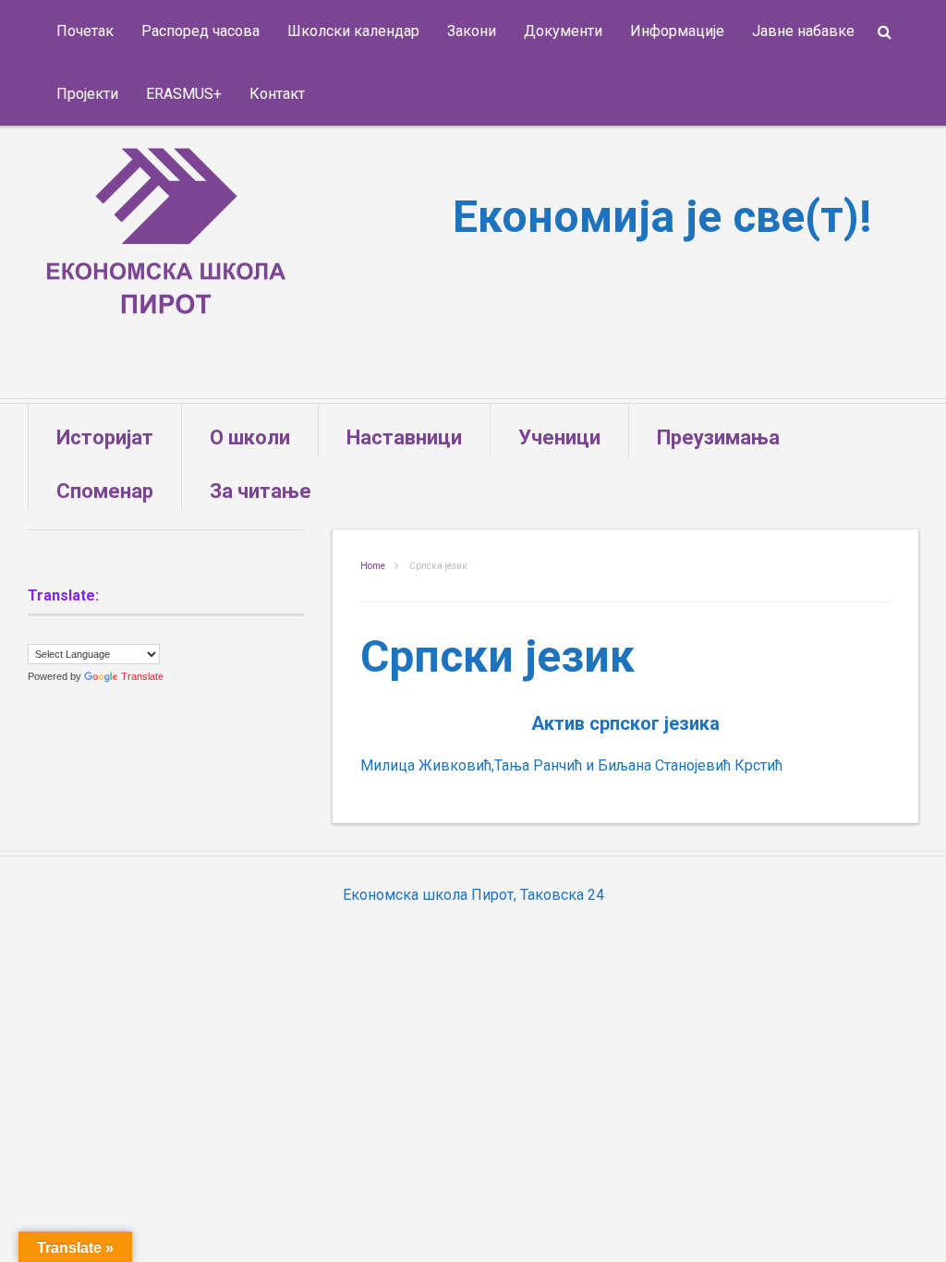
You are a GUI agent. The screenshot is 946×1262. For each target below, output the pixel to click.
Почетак (85, 31)
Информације (677, 31)
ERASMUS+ (184, 94)
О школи (250, 437)
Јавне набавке (803, 31)
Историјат (104, 437)
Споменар (104, 491)
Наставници (404, 437)
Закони (471, 31)
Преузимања (718, 437)
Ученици (559, 437)
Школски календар (353, 31)
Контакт (277, 94)
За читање (260, 491)
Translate (142, 676)
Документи (563, 31)
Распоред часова (200, 31)
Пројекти (87, 94)
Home (372, 566)
